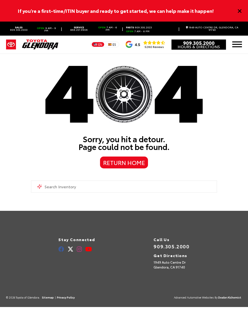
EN (100, 44)
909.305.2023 (139, 27)
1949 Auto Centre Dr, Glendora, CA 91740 (213, 28)
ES (114, 44)
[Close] (240, 11)
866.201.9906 (79, 28)
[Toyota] (11, 44)
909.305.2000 (19, 28)
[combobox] (124, 187)
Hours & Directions (199, 46)
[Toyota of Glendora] (40, 44)
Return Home (124, 162)
